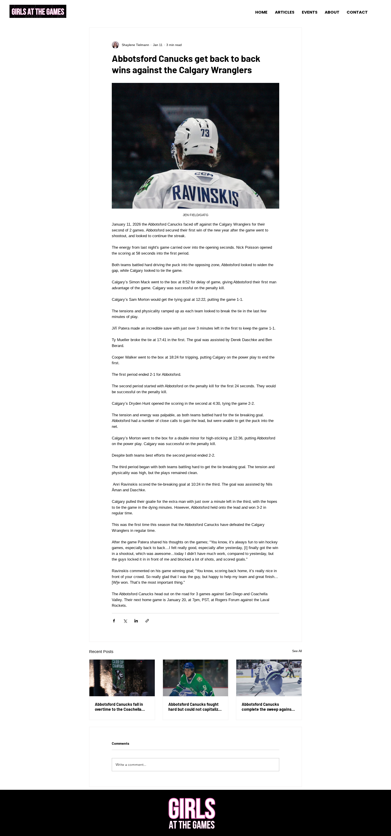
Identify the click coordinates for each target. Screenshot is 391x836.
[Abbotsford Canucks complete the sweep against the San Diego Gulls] (269, 678)
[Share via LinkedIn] (136, 621)
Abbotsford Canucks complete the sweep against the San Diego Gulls (267, 707)
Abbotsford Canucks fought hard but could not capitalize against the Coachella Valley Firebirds (194, 707)
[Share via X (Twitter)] (125, 621)
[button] (283, 11)
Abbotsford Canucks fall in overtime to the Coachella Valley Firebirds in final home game (121, 707)
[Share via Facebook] (114, 621)
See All (297, 651)
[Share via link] (147, 621)
